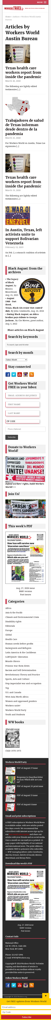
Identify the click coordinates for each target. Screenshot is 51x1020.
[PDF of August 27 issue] (10, 773)
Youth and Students (15, 714)
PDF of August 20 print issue (30, 786)
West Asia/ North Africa (16, 696)
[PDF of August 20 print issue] (10, 791)
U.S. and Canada (13, 692)
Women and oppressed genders (21, 701)
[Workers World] (25, 8)
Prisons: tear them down (17, 665)
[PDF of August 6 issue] (10, 809)
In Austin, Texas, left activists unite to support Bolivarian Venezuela (23, 237)
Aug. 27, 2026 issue (25, 588)
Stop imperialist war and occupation (23, 683)
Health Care (11, 639)
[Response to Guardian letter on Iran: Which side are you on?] (10, 782)
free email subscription (19, 834)
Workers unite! (12, 705)
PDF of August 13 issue (27, 795)
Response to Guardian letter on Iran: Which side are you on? (30, 779)
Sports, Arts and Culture (17, 679)
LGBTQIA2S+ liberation (16, 656)
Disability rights (13, 621)
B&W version (25, 591)
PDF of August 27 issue (27, 768)
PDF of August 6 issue (27, 804)
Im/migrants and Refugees (18, 648)
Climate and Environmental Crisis (22, 617)
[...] (18, 89)
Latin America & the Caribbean (20, 652)
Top (7, 688)
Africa (8, 608)
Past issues (25, 594)
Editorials (10, 626)
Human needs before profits (19, 643)
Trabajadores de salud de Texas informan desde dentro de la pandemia (24, 127)
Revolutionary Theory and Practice (22, 674)
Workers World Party (15, 710)
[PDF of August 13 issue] (10, 800)
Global (8, 634)
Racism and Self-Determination (20, 670)
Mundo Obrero (12, 661)
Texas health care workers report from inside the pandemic (23, 72)
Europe (8, 630)
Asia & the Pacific (14, 612)
